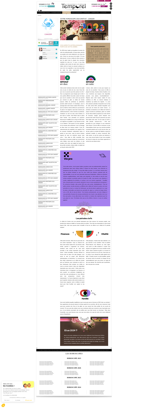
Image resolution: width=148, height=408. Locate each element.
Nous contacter (106, 350)
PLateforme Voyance (44, 12)
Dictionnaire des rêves (93, 350)
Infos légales (56, 350)
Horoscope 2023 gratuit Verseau (96, 363)
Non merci (6, 400)
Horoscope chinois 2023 (45, 191)
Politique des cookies (74, 350)
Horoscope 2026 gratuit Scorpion (71, 374)
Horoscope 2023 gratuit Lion (70, 361)
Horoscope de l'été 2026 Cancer (48, 112)
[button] (3, 405)
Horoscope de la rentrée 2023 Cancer (47, 174)
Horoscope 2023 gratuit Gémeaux (46, 363)
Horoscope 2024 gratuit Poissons (97, 393)
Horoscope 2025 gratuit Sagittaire (97, 382)
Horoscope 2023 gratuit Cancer (46, 364)
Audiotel (56, 44)
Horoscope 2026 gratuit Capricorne (97, 371)
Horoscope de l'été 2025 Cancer (48, 136)
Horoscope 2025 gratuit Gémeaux (46, 383)
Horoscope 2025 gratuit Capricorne (97, 381)
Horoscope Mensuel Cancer (46, 106)
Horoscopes (66, 12)
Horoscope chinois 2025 (45, 144)
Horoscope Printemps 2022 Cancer (46, 203)
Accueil (39, 15)
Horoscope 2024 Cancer (45, 171)
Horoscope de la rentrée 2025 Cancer (47, 132)
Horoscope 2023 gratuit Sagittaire (97, 362)
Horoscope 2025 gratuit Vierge (71, 382)
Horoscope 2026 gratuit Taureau (46, 372)
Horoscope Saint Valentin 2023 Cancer (47, 187)
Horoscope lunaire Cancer (46, 109)
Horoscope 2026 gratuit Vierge (71, 372)
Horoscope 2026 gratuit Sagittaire (97, 372)
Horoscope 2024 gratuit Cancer (46, 393)
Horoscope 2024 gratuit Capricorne (97, 390)
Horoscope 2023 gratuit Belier (45, 361)
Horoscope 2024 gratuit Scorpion (71, 393)
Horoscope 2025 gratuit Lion (70, 381)
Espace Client (50, 350)
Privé (51, 44)
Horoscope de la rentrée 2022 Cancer (47, 195)
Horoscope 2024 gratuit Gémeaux (46, 392)
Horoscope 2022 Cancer (45, 207)
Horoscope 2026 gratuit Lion (70, 371)
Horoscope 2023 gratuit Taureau (46, 362)
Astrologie (87, 12)
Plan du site (100, 350)
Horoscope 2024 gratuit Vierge (71, 391)
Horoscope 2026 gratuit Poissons (97, 374)
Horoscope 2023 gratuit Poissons (97, 364)
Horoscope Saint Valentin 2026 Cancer (47, 124)
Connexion (101, 0)
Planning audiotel (56, 12)
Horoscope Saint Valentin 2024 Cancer (47, 163)
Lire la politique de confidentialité (10, 395)
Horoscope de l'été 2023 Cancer (48, 178)
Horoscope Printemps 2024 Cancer (46, 159)
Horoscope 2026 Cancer (45, 128)
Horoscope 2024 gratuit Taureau (46, 391)
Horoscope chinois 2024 (45, 167)
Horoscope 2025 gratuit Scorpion (71, 384)
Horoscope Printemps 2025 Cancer (46, 140)
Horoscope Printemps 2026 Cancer (46, 116)
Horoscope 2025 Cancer (45, 147)
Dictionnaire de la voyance (83, 350)
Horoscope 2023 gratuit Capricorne (97, 361)
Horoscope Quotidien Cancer (47, 98)
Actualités (103, 12)
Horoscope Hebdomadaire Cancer (46, 101)
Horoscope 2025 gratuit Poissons (97, 384)
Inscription (107, 0)
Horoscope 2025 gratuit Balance (71, 383)
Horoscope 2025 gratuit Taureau (46, 382)
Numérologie (95, 12)
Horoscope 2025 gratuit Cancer (46, 384)
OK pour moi (28, 400)
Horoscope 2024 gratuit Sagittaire (97, 391)
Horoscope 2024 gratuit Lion (70, 390)
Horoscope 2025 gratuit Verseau (96, 383)
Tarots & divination (77, 12)
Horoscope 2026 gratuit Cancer (46, 374)
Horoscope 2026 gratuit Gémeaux (46, 373)
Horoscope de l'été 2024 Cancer (48, 155)
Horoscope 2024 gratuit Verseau (96, 392)
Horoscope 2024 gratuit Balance (71, 392)
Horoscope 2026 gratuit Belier (45, 371)
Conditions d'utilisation (43, 350)
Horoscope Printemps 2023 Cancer (46, 182)
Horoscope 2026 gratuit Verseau (96, 373)
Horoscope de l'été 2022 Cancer (48, 199)
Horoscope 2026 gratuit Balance (71, 373)
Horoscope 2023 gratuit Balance (71, 363)
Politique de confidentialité (64, 350)
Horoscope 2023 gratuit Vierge (71, 362)
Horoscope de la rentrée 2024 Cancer (47, 151)
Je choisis (17, 400)
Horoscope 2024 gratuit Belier (45, 390)
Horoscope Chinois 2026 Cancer (47, 120)
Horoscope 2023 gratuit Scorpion (71, 364)
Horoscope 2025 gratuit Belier (45, 381)
